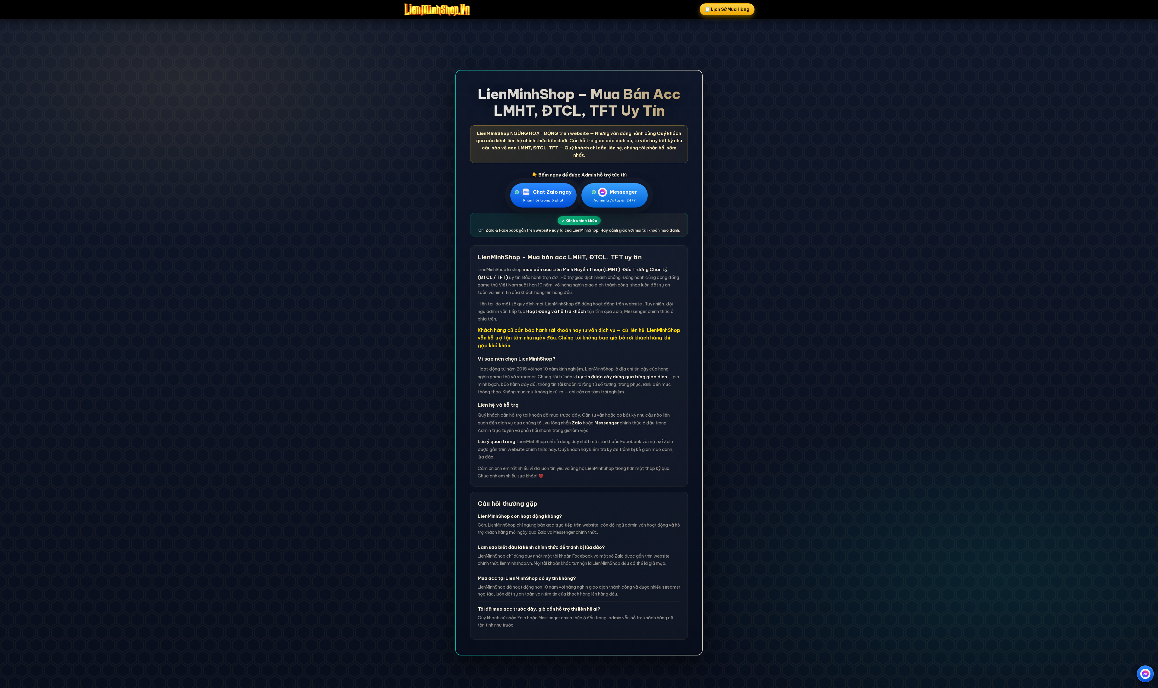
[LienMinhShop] (436, 9)
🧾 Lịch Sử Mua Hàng (727, 9)
